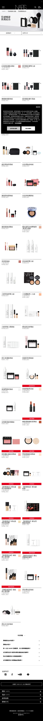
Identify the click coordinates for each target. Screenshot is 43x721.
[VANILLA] (19, 555)
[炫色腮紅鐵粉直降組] (11, 438)
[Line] (28, 674)
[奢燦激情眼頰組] (11, 83)
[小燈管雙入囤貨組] (11, 311)
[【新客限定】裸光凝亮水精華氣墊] (11, 471)
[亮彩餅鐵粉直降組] (31, 438)
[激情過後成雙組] (11, 211)
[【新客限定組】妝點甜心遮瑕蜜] (11, 539)
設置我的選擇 (13, 128)
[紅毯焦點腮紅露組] (11, 50)
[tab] (21, 691)
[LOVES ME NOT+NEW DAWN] (19, 261)
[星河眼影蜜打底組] (31, 83)
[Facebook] (12, 674)
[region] (21, 119)
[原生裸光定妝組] (31, 574)
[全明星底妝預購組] (11, 406)
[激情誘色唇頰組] (11, 180)
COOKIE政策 (30, 711)
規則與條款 (21, 711)
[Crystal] (40, 590)
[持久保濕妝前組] (11, 342)
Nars (4, 11)
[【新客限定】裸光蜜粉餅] (31, 471)
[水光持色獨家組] (31, 180)
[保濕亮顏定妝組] (11, 373)
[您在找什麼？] (35, 7)
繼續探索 (38, 106)
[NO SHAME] (40, 422)
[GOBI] (19, 521)
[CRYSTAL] (19, 389)
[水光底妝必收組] (31, 148)
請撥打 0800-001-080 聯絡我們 (21, 684)
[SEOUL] (40, 227)
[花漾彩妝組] (11, 245)
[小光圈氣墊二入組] (31, 278)
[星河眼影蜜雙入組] (31, 50)
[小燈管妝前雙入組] (11, 278)
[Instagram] (5, 674)
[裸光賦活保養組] (31, 311)
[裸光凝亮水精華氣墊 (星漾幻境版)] (31, 211)
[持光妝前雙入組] (31, 245)
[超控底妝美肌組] (11, 148)
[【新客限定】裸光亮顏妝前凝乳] (31, 505)
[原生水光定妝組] (11, 608)
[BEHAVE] (19, 66)
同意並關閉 (28, 128)
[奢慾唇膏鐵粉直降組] (31, 406)
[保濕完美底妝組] (31, 342)
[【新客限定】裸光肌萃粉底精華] (11, 505)
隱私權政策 (13, 711)
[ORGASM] (19, 454)
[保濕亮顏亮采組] (31, 373)
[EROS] (40, 389)
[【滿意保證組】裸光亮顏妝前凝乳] (31, 540)
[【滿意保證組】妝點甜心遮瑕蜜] (11, 574)
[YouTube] (20, 674)
